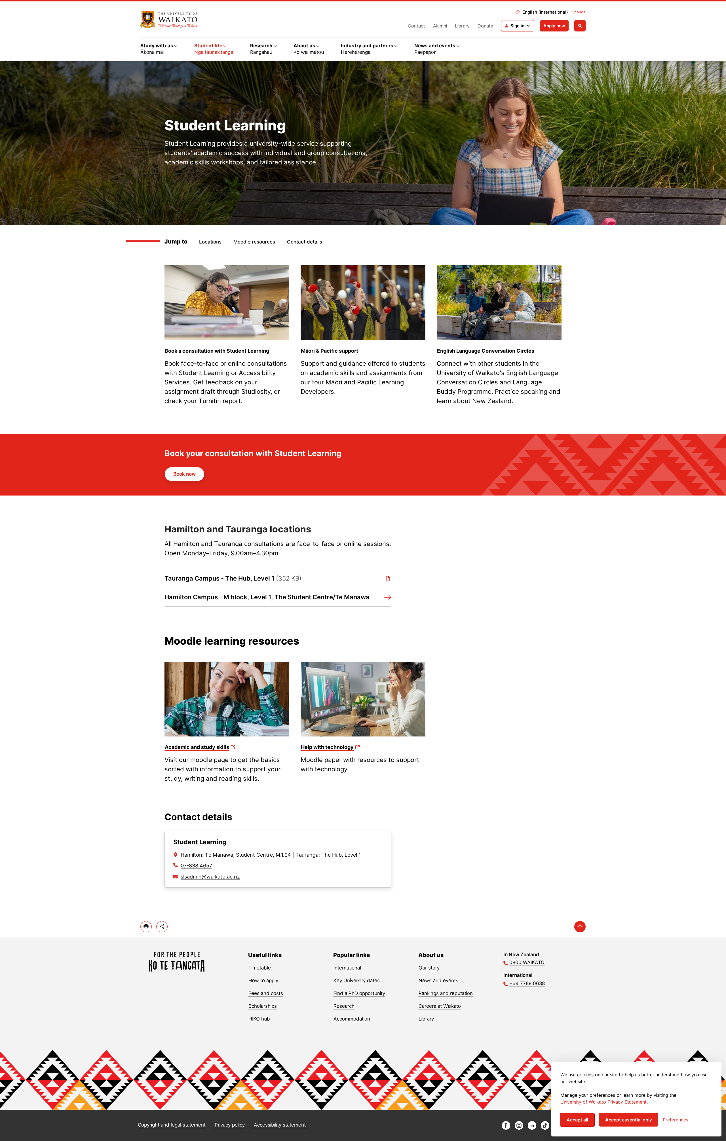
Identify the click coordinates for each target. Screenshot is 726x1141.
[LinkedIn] (532, 1128)
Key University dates (357, 980)
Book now (184, 474)
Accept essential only (628, 1120)
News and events (438, 980)
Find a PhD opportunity (359, 993)
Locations (210, 242)
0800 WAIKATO (526, 962)
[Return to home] (168, 19)
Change (579, 12)
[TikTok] (545, 1128)
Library (462, 26)
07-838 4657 (196, 866)
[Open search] (580, 25)
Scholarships (262, 1006)
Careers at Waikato (440, 1006)
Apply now (554, 25)
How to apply (263, 980)
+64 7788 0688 (527, 983)
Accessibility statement (280, 1125)
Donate (485, 26)
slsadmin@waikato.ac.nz (210, 877)
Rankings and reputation (446, 993)
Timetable (259, 968)
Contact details (304, 242)
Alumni (440, 26)
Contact (416, 26)
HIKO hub (259, 1019)
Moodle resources (254, 242)
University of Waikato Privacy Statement (603, 1102)
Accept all (577, 1120)
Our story (429, 968)
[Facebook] (506, 1128)
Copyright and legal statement (172, 1125)
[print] (146, 926)
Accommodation (352, 1019)
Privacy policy (230, 1125)
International (347, 968)
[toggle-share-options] (162, 926)
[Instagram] (519, 1128)
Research (344, 1006)
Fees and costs (265, 993)
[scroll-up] (580, 926)
